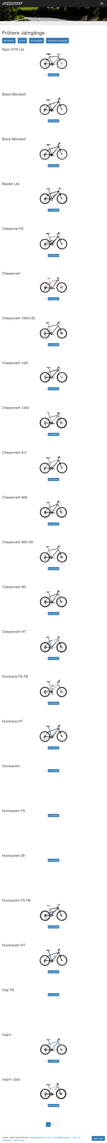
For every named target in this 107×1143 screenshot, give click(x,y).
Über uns (77, 1137)
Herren (22, 40)
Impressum (7, 1140)
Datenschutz (19, 1140)
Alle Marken (9, 40)
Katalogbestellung (38, 1137)
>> (58, 1124)
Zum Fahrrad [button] (53, 75)
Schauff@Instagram (62, 1137)
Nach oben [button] (98, 1138)
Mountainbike (36, 40)
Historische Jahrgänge (57, 40)
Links (49, 1137)
